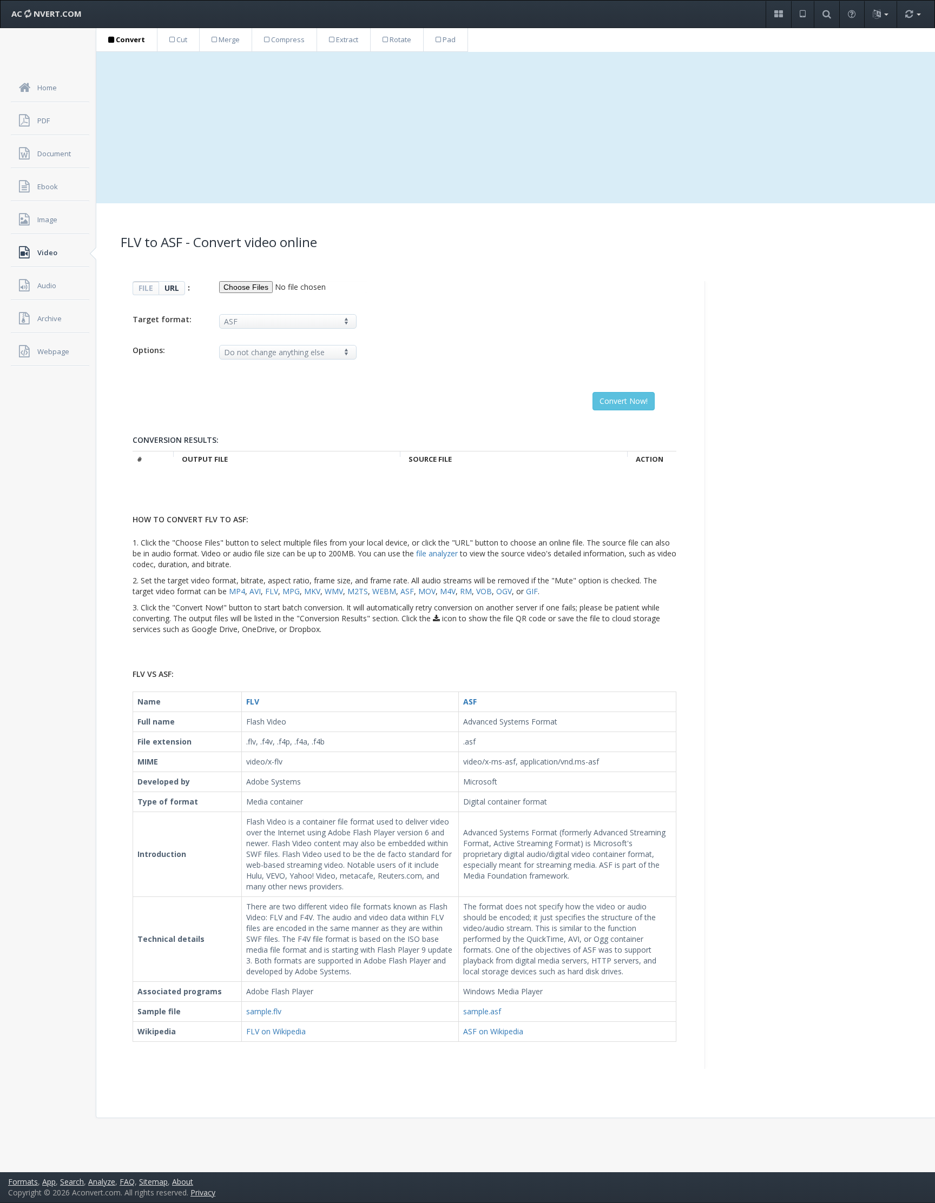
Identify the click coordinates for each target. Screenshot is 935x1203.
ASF (407, 591)
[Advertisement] (515, 127)
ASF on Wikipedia (493, 1031)
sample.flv (263, 1011)
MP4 (237, 591)
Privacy (202, 1192)
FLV (271, 591)
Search (72, 1182)
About (182, 1182)
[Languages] (880, 14)
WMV (334, 591)
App (49, 1182)
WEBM (384, 591)
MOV (427, 591)
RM (466, 591)
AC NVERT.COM (46, 13)
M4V (448, 591)
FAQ (127, 1182)
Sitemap (153, 1182)
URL (171, 288)
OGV (504, 591)
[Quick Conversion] (913, 14)
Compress (287, 39)
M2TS (357, 591)
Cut (181, 39)
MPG (291, 591)
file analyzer (437, 553)
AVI (255, 591)
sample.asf (482, 1011)
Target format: (162, 319)
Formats (23, 1182)
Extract (346, 39)
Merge (228, 39)
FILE (146, 288)
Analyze (101, 1182)
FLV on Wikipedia (276, 1031)
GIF (532, 591)
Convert (129, 39)
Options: (149, 350)
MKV (312, 591)
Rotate (399, 39)
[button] (778, 14)
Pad (448, 39)
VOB (484, 591)
